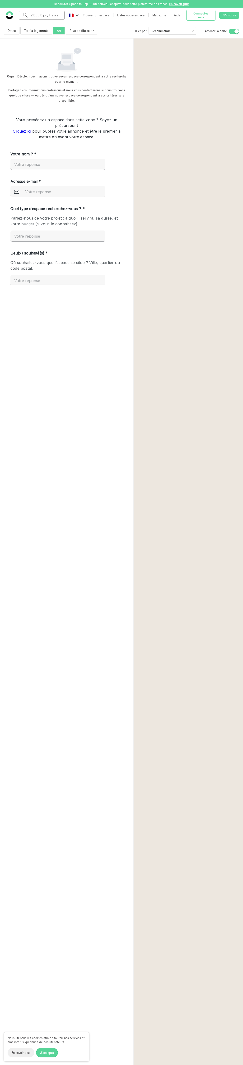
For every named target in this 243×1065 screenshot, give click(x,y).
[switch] (234, 31)
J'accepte (47, 1053)
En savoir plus (20, 1053)
